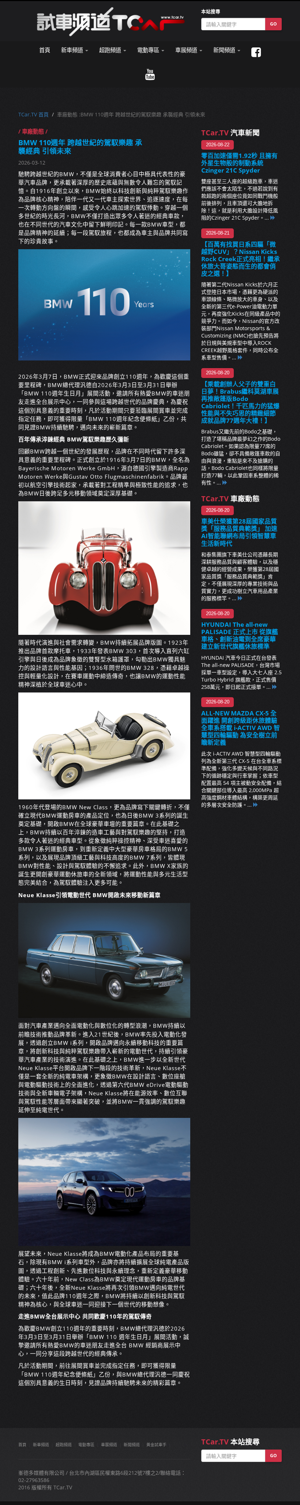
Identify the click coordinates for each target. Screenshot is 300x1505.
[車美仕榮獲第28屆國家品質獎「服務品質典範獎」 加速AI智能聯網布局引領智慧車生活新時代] (240, 598)
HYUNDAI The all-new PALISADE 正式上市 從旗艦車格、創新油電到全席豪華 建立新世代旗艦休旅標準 (241, 635)
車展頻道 (109, 1444)
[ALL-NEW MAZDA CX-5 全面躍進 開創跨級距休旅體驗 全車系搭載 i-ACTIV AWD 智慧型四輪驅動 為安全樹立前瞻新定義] (255, 804)
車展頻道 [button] (187, 50)
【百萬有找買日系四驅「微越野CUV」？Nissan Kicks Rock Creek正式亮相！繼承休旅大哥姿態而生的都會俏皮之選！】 (240, 259)
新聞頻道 (132, 1444)
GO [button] (273, 24)
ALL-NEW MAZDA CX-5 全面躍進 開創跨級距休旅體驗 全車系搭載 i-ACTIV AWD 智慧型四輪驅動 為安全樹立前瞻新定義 (240, 728)
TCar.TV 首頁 (33, 114)
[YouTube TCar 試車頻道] (150, 74)
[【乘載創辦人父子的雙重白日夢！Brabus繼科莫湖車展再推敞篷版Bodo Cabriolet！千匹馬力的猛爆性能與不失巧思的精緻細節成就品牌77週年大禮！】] (225, 482)
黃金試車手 (156, 1444)
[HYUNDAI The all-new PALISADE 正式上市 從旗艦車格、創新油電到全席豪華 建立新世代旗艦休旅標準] (274, 686)
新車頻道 (41, 1444)
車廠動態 (230, 498)
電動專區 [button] (149, 50)
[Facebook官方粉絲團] (256, 52)
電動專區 (86, 1444)
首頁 (44, 50)
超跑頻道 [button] (111, 50)
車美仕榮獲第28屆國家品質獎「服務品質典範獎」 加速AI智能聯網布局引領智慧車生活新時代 (239, 532)
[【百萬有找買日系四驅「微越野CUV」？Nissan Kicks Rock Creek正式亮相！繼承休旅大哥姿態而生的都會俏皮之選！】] (240, 357)
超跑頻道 (64, 1444)
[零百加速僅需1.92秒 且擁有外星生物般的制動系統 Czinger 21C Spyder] (272, 217)
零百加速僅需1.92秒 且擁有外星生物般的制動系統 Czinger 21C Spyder (239, 162)
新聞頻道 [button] (225, 50)
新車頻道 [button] (73, 50)
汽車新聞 (230, 133)
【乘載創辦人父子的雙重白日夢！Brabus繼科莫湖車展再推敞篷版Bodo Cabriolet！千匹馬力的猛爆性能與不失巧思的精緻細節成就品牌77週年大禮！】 (240, 402)
